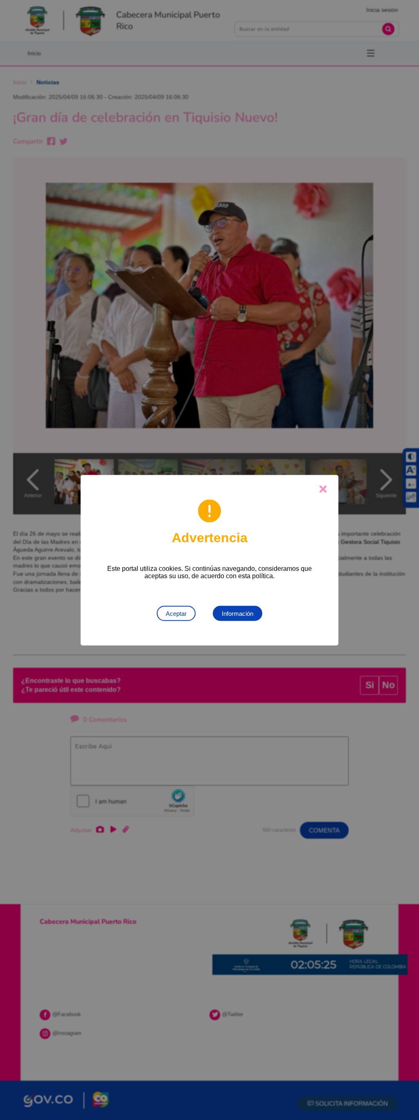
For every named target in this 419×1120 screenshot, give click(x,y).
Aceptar (176, 613)
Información (237, 613)
